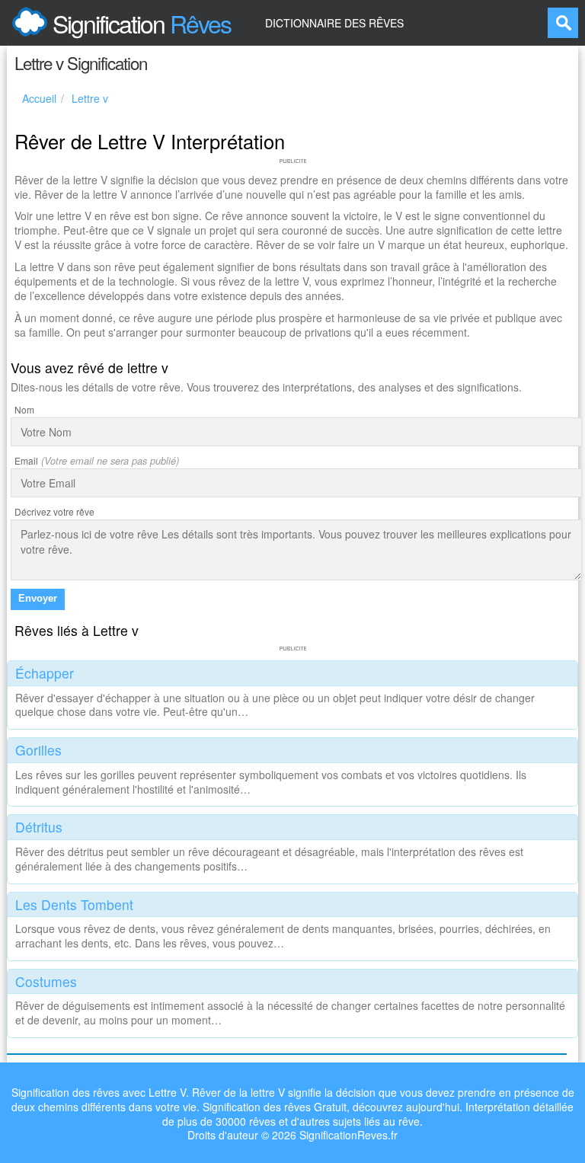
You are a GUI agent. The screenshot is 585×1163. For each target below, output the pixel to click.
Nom (24, 409)
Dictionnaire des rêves (334, 22)
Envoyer (37, 598)
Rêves (142, 22)
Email (26, 460)
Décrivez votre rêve (54, 511)
